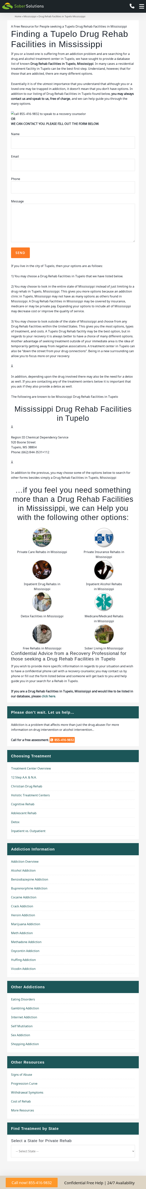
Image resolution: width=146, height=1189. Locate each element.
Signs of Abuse (21, 1074)
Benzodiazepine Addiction (29, 879)
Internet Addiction (24, 1017)
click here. (49, 696)
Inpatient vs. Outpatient (28, 831)
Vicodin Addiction (23, 969)
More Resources (22, 1110)
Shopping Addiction (25, 1044)
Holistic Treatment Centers (30, 795)
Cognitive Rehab (22, 804)
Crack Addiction (22, 906)
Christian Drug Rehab (26, 786)
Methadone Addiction (26, 942)
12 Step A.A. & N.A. (23, 777)
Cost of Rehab (21, 1101)
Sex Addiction (20, 1035)
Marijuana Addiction (25, 924)
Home (18, 16)
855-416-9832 (63, 740)
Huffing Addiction (23, 960)
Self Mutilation (22, 1026)
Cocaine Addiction (23, 897)
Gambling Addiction (25, 1008)
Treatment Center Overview (31, 768)
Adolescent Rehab (23, 813)
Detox (15, 822)
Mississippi (30, 16)
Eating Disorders (23, 999)
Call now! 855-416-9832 (32, 1182)
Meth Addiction (22, 933)
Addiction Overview (25, 861)
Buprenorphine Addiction (29, 888)
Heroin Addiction (23, 915)
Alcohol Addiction (23, 870)
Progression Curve (24, 1083)
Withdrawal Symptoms (27, 1092)
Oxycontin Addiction (25, 951)
